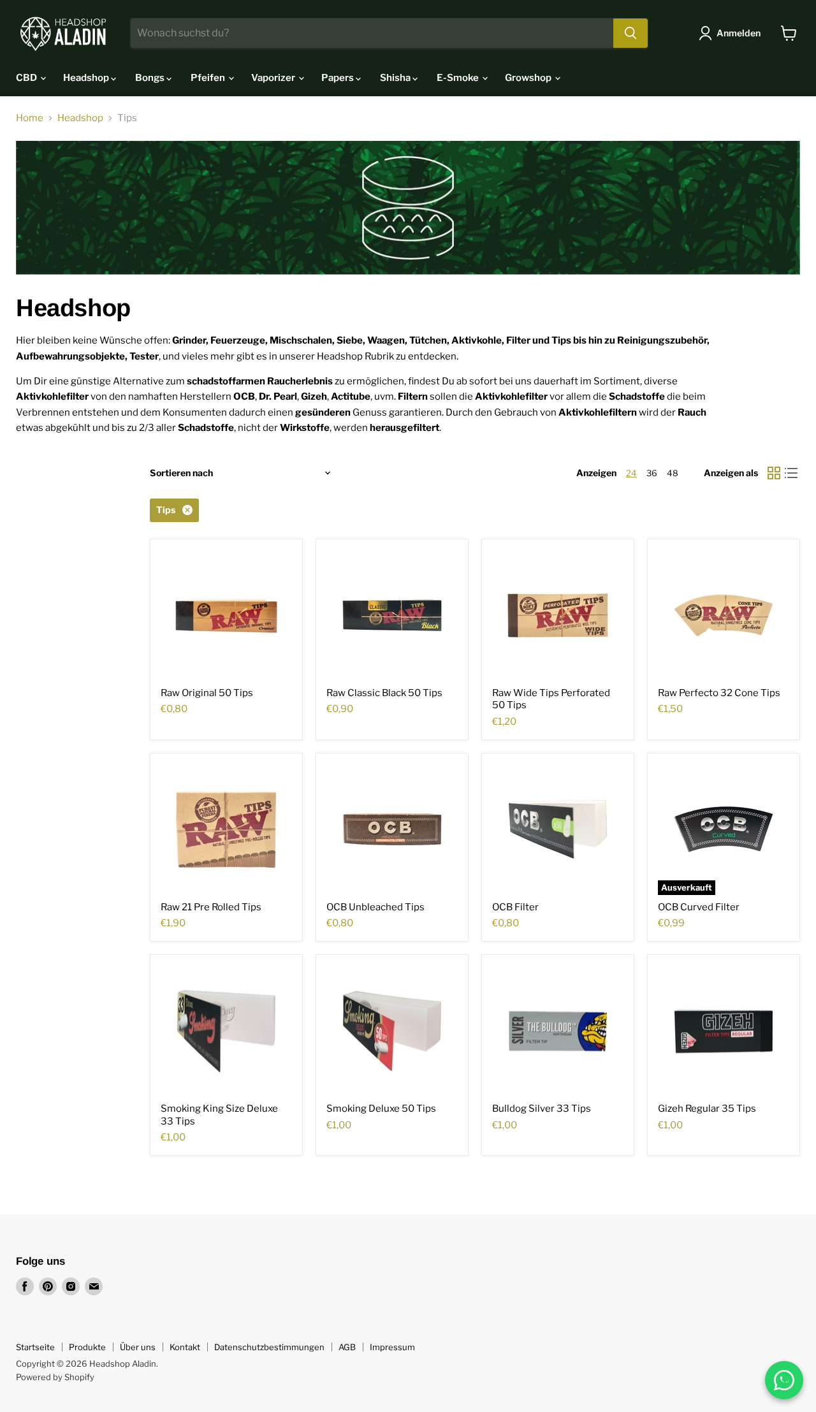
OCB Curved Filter (699, 907)
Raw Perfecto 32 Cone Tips (719, 693)
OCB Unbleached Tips (375, 907)
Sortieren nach (181, 473)
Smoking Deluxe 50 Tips (381, 1108)
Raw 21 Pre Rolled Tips (211, 907)
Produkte (87, 1347)
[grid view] (774, 474)
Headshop (87, 78)
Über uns (138, 1347)
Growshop (529, 78)
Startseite (35, 1347)
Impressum (392, 1347)
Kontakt (185, 1347)
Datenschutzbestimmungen (269, 1347)
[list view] (792, 474)
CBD (27, 78)
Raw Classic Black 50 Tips (384, 693)
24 (631, 473)
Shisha (396, 78)
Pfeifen (209, 78)
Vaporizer (274, 78)
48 (672, 473)
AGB (347, 1347)
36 (651, 473)
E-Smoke (459, 78)
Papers (338, 78)
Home (29, 118)
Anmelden (739, 32)
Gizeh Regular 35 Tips (707, 1108)
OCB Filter (515, 907)
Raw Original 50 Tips (207, 693)
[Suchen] (630, 33)
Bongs (150, 78)
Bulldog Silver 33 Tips (541, 1108)
